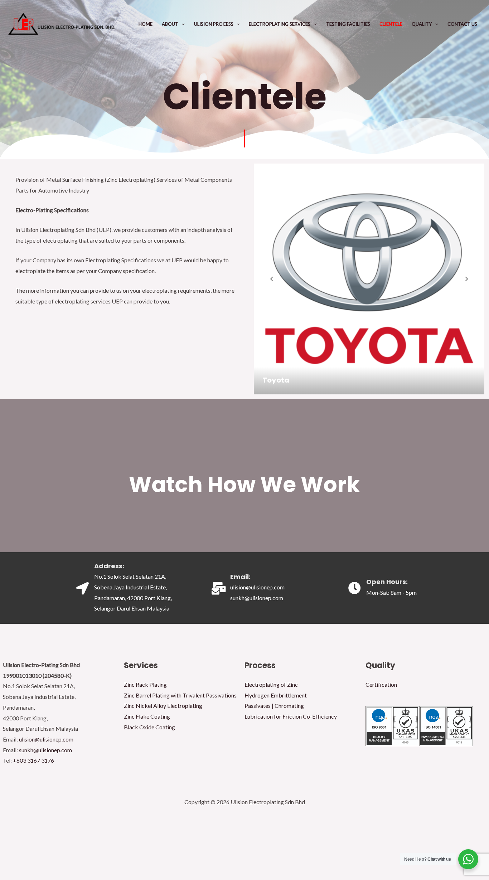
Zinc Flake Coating (147, 716)
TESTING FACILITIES (348, 24)
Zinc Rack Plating (145, 684)
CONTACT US (462, 24)
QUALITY (422, 24)
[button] (181, 24)
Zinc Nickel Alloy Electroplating (163, 705)
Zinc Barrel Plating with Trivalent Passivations (180, 695)
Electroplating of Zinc (271, 684)
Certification (381, 684)
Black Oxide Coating (149, 727)
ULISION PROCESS (213, 24)
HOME (145, 24)
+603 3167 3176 (33, 760)
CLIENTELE (390, 24)
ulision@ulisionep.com (46, 739)
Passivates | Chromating (274, 705)
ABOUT (170, 24)
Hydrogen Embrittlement (276, 695)
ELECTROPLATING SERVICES (279, 24)
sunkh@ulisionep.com (45, 750)
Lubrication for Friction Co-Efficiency (291, 716)
